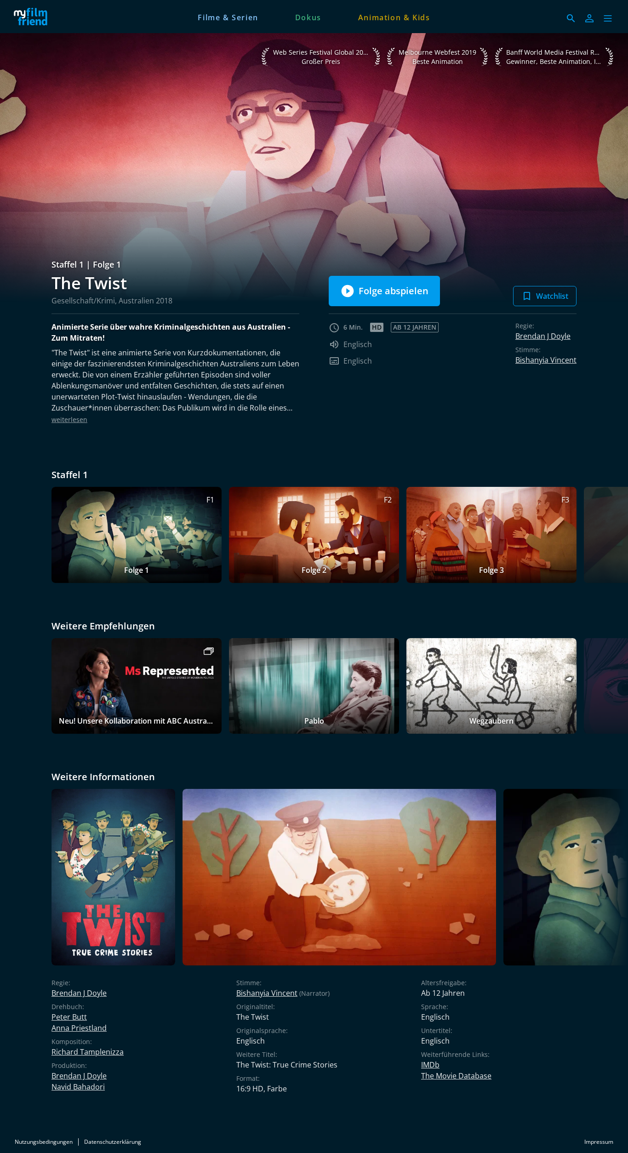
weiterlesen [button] (69, 419)
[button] (608, 18)
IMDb (430, 1065)
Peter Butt (69, 1017)
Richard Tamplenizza (87, 1052)
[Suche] (571, 18)
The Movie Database (456, 1076)
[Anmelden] (589, 18)
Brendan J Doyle (543, 336)
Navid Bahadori (78, 1087)
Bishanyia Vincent (546, 360)
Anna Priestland (79, 1028)
